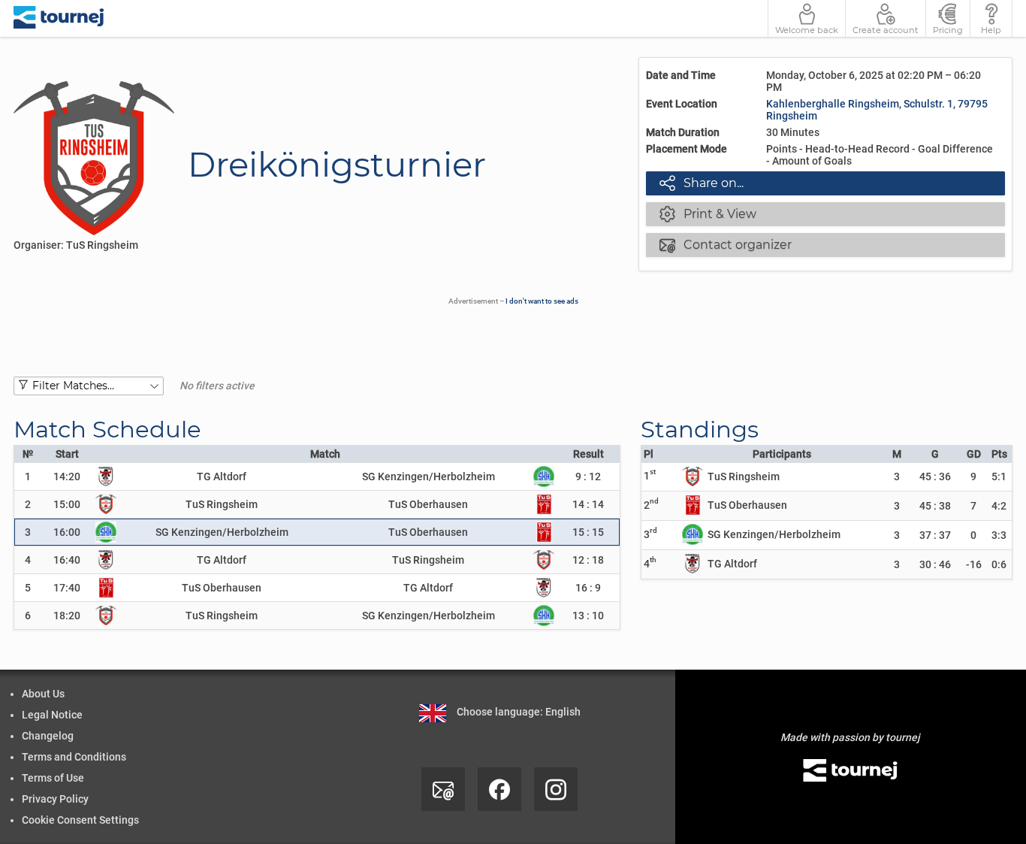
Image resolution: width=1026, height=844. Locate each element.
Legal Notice (52, 715)
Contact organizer (725, 244)
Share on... (701, 183)
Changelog (48, 736)
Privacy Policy (55, 799)
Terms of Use (53, 778)
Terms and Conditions (74, 757)
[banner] (59, 18)
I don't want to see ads (541, 301)
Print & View (707, 213)
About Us (43, 694)
